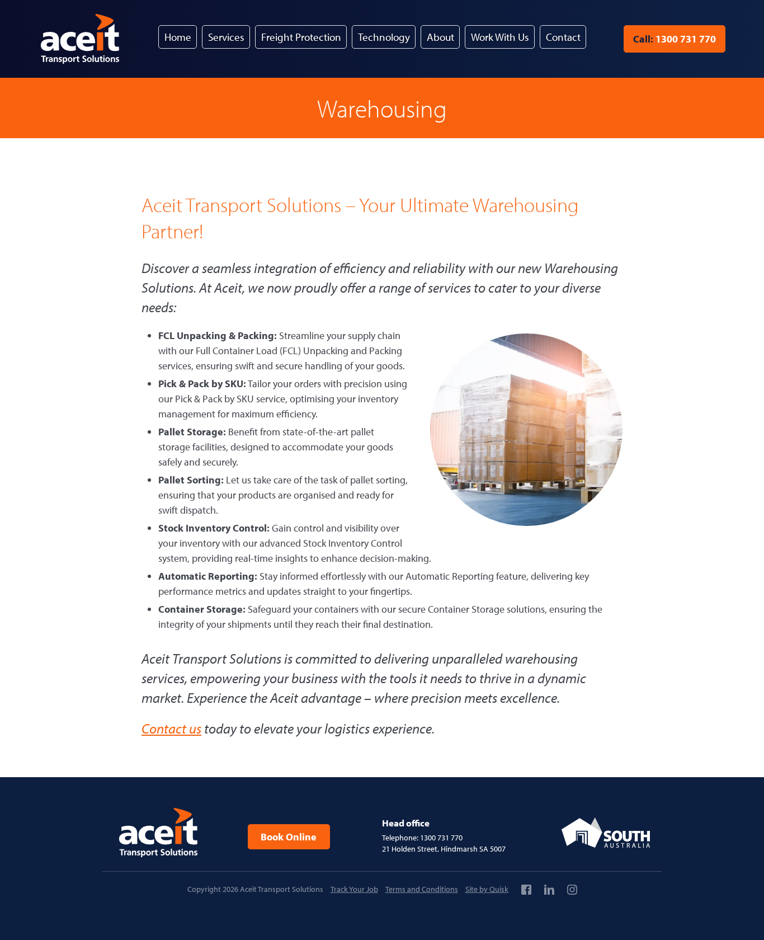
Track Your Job (354, 889)
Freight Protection (301, 37)
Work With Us (500, 37)
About (440, 37)
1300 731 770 (674, 38)
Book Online (289, 836)
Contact (563, 37)
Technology (384, 37)
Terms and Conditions (421, 889)
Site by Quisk (486, 889)
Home (177, 37)
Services (226, 37)
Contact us (171, 728)
